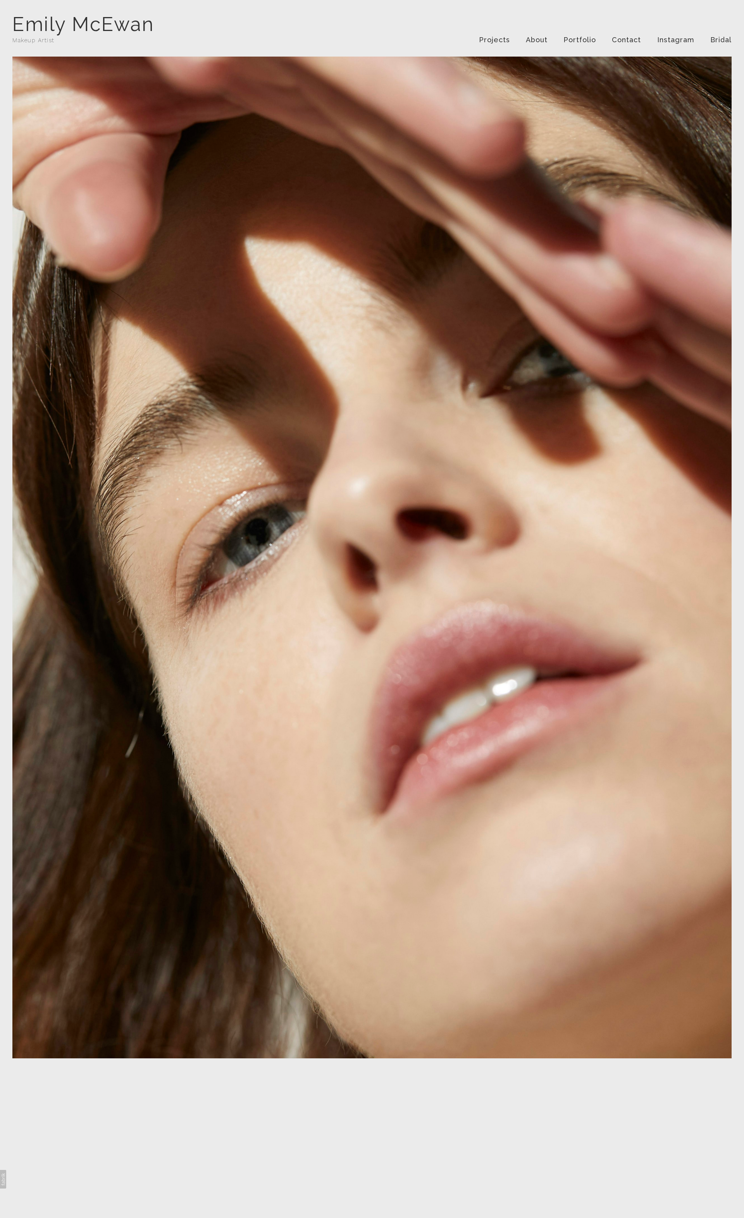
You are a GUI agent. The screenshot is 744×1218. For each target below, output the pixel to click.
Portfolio (579, 40)
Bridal (721, 40)
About (537, 40)
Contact (626, 40)
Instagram (675, 40)
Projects (494, 40)
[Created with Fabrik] (3, 1179)
